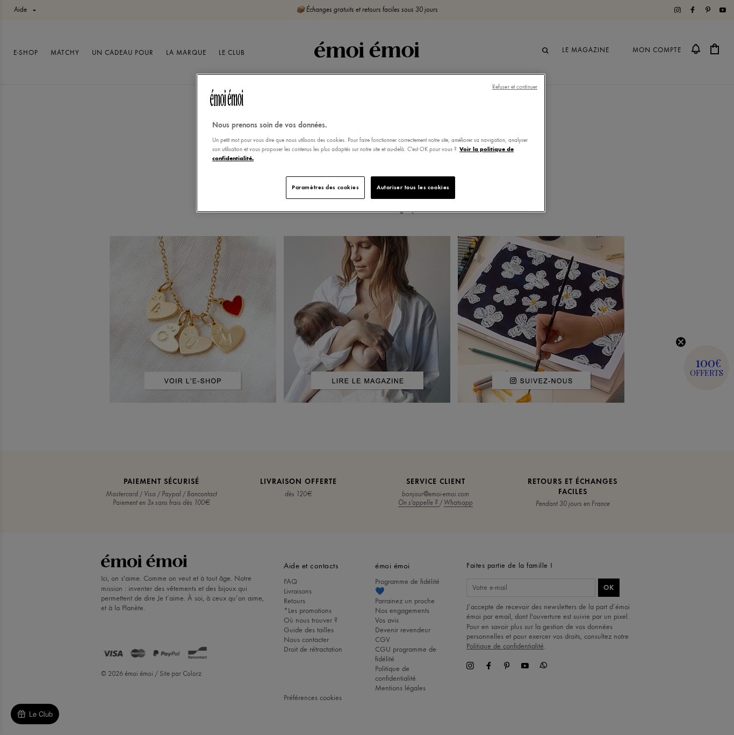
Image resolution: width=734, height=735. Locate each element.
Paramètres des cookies (325, 187)
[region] (370, 143)
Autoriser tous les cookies (413, 187)
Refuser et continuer (514, 86)
